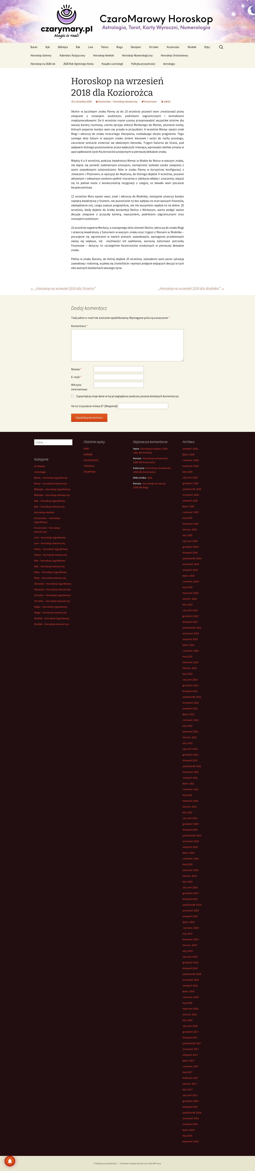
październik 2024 (192, 558)
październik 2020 (192, 835)
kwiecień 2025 (190, 523)
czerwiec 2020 (191, 858)
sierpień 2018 (190, 985)
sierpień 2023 (190, 639)
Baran (33, 47)
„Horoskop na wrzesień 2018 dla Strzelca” (63, 288)
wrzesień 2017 (191, 1049)
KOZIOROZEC (91, 460)
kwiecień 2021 (190, 800)
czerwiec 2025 (191, 512)
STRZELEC (89, 466)
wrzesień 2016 (191, 1118)
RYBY (86, 448)
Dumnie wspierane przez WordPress (140, 1163)
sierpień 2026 (190, 448)
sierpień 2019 (190, 916)
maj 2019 (187, 933)
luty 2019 (187, 951)
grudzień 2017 (190, 1031)
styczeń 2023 (190, 679)
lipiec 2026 (188, 454)
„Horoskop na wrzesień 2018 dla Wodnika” (191, 288)
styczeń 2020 (190, 887)
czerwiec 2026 (191, 460)
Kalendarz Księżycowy (72, 55)
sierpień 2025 (190, 500)
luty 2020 (187, 881)
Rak (78, 47)
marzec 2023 (190, 668)
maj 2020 (187, 864)
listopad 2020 (190, 829)
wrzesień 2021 (191, 772)
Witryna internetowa (79, 387)
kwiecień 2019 (190, 939)
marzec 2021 (190, 806)
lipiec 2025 (188, 506)
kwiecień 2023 (190, 662)
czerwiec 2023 (191, 650)
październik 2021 (192, 766)
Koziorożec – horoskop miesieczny (118, 101)
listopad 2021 (190, 760)
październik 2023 (192, 627)
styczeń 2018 (190, 1026)
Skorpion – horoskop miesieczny (52, 589)
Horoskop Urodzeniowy (174, 55)
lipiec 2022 (188, 714)
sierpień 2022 (190, 708)
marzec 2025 (190, 529)
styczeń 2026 (190, 477)
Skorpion (136, 47)
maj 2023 (187, 656)
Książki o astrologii (112, 64)
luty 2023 (187, 673)
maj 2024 (187, 587)
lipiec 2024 (188, 575)
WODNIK (88, 454)
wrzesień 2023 (191, 633)
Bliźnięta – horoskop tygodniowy (52, 489)
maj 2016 (187, 1135)
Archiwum (39, 466)
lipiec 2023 (188, 645)
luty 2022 (187, 743)
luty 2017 (187, 1089)
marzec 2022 (190, 737)
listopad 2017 (190, 1037)
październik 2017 (192, 1043)
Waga (119, 47)
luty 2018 (187, 1020)
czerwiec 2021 (191, 789)
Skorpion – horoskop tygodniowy (52, 583)
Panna (104, 47)
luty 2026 (187, 471)
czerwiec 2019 (191, 927)
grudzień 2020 (190, 824)
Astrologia (169, 64)
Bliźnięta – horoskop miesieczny (52, 495)
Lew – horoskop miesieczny (49, 543)
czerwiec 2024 (191, 581)
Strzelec (154, 47)
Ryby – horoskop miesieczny (50, 578)
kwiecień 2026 (190, 466)
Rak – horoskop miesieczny (49, 566)
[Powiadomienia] (10, 1161)
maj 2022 (187, 725)
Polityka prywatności (143, 64)
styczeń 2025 (190, 541)
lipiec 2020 (188, 852)
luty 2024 (187, 604)
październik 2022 (192, 697)
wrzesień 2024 (191, 564)
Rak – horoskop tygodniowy (49, 560)
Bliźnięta (63, 47)
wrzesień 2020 (191, 841)
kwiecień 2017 (190, 1078)
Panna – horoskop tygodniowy (51, 549)
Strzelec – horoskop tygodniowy (52, 595)
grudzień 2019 (190, 893)
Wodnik (192, 47)
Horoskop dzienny (41, 55)
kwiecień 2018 (190, 1008)
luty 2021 (187, 812)
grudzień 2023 (190, 616)
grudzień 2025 (190, 483)
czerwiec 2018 (191, 997)
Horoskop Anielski (103, 55)
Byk (47, 47)
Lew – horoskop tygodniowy (50, 537)
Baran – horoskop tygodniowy (51, 477)
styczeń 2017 (190, 1095)
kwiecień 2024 (190, 593)
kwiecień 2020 (190, 870)
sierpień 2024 (190, 570)
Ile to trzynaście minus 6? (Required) (94, 406)
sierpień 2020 (190, 847)
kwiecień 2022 (190, 731)
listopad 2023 (190, 621)
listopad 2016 (190, 1106)
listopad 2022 (190, 691)
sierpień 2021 (190, 777)
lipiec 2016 (188, 1130)
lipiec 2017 (188, 1060)
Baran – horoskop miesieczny (50, 483)
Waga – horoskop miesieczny (50, 612)
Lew (90, 47)
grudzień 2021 (190, 754)
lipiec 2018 (188, 991)
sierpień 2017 (190, 1054)
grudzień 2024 (190, 546)
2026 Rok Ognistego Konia (78, 64)
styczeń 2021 (190, 818)
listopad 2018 (190, 968)
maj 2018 (187, 1003)
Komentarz (79, 326)
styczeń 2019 (190, 956)
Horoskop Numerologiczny (137, 55)
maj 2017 (187, 1072)
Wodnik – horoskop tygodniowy (51, 618)
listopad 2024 (190, 552)
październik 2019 (192, 904)
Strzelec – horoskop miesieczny (52, 601)
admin (167, 101)
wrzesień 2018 (191, 979)
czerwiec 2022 (191, 720)
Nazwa (76, 369)
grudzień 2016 (190, 1101)
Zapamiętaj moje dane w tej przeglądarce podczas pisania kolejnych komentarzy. (127, 396)
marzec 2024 (190, 598)
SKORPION (89, 471)
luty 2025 (187, 535)
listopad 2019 (190, 899)
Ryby (207, 47)
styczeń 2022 (190, 748)
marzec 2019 (190, 945)
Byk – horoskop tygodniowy (49, 500)
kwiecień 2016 (190, 1141)
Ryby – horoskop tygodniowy (50, 572)
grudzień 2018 (190, 962)
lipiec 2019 (188, 922)
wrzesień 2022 (191, 702)
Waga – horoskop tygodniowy (50, 606)
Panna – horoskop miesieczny (50, 554)
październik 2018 (192, 974)
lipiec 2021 (188, 783)
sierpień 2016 (190, 1124)
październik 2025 (192, 489)
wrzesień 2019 (191, 910)
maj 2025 (187, 518)
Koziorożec (173, 47)
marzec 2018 (190, 1014)
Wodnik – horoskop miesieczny (51, 624)
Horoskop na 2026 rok (42, 64)
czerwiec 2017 (191, 1066)
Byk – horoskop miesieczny (49, 506)
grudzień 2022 (190, 685)
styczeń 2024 (190, 610)
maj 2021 (187, 795)
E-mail (76, 377)
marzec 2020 (190, 876)
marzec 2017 (190, 1083)
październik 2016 (192, 1112)
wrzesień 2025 (191, 494)
